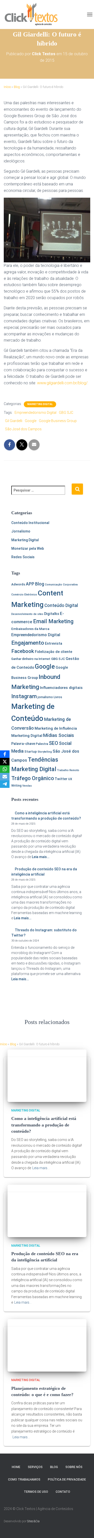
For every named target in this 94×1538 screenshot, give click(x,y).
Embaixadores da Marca (30, 629)
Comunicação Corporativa (61, 584)
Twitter (61, 779)
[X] (5, 761)
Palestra (42, 744)
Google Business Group (58, 421)
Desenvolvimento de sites (27, 614)
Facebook (22, 651)
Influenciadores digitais (61, 687)
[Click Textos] (33, 14)
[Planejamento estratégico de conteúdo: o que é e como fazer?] (47, 1345)
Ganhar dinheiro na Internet (30, 659)
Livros (58, 697)
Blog (17, 87)
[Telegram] (5, 784)
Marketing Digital (40, 404)
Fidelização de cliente (53, 652)
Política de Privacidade (67, 1479)
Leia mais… (40, 857)
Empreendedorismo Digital (35, 413)
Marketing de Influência (56, 728)
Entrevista (53, 643)
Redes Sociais (23, 557)
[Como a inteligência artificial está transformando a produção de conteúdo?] (47, 1075)
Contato (63, 1492)
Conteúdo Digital (61, 605)
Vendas (27, 785)
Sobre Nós (73, 1467)
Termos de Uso (36, 1492)
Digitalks (51, 614)
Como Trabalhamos (24, 1479)
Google (30, 421)
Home (16, 1467)
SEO (53, 743)
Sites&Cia (33, 1521)
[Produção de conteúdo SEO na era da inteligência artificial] (47, 1211)
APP (30, 583)
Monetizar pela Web (27, 548)
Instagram (24, 696)
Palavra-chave (23, 744)
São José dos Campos (23, 429)
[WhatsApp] (5, 769)
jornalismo (45, 697)
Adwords (18, 584)
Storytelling (45, 751)
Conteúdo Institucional (30, 523)
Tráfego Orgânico (32, 778)
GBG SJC (66, 413)
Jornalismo (20, 531)
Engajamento (27, 642)
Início (7, 87)
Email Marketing (53, 621)
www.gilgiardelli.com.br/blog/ (62, 383)
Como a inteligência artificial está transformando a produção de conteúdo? (43, 1124)
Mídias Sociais (58, 735)
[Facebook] (5, 754)
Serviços (35, 1467)
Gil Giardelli (13, 421)
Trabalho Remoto (68, 770)
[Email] (5, 776)
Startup (30, 751)
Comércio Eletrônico (24, 594)
